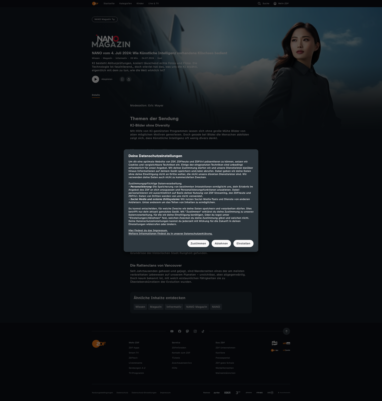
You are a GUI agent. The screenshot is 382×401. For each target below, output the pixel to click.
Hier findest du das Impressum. (148, 230)
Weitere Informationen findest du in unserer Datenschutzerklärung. (170, 233)
